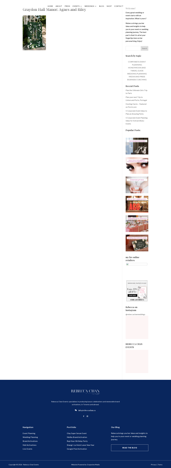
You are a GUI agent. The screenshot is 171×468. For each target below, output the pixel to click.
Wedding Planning (30, 437)
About (59, 6)
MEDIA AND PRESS (137, 76)
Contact (118, 6)
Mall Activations (29, 445)
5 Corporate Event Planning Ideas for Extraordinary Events (137, 121)
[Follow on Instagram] (87, 416)
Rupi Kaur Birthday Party (77, 441)
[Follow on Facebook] (83, 416)
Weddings (89, 6)
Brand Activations (30, 441)
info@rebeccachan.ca (87, 410)
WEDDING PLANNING (137, 74)
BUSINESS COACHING (137, 79)
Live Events (27, 449)
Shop (109, 6)
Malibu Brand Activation (77, 437)
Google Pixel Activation (77, 449)
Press (67, 6)
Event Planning (29, 433)
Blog (101, 6)
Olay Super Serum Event (77, 433)
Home (50, 6)
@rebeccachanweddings (135, 314)
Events (76, 6)
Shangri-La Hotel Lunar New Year (80, 445)
